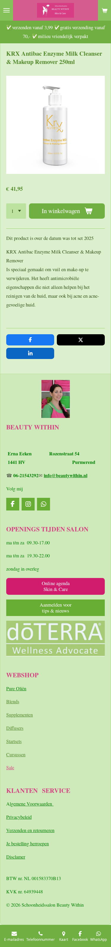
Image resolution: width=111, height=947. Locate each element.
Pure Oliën (16, 688)
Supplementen (19, 715)
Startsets (14, 741)
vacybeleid (22, 817)
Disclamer (15, 857)
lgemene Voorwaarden (32, 804)
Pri (9, 817)
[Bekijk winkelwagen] (104, 10)
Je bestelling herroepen (27, 843)
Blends (12, 701)
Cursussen (15, 754)
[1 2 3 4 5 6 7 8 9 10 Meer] (16, 211)
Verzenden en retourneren (30, 830)
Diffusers (14, 728)
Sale (10, 767)
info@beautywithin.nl (65, 475)
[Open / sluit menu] (6, 10)
